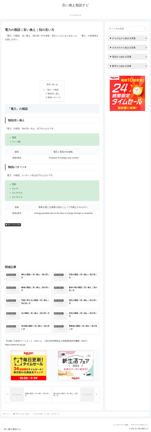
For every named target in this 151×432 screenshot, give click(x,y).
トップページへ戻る (120, 425)
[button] (145, 28)
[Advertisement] (52, 60)
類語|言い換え (53, 93)
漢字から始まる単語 (14, 225)
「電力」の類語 (52, 90)
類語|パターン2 (54, 97)
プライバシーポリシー (139, 425)
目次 (49, 84)
